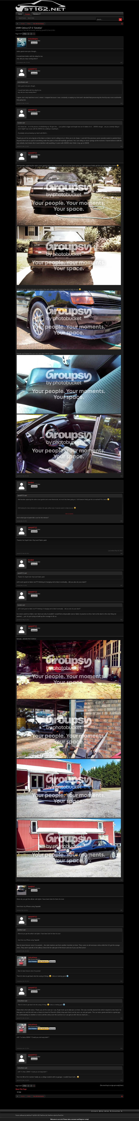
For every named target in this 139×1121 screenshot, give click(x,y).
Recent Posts (31, 18)
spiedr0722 (45, 30)
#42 (121, 103)
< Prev (24, 34)
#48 (121, 619)
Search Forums (22, 18)
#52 (121, 981)
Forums (27, 14)
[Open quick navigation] (122, 23)
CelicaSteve (32, 957)
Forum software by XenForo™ (31, 1115)
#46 (121, 553)
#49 (121, 880)
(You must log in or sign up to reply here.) (111, 1085)
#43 (121, 146)
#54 (121, 1048)
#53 (121, 1018)
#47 (121, 585)
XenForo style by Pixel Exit (55, 1115)
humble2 (31, 886)
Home (20, 14)
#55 (121, 1080)
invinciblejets (33, 39)
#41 (121, 62)
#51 (121, 951)
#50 (121, 910)
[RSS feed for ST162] (121, 1111)
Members (36, 14)
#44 (121, 476)
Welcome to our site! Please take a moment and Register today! (69, 1119)
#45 (121, 521)
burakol (31, 482)
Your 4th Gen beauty (29, 30)
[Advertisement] (69, 1103)
